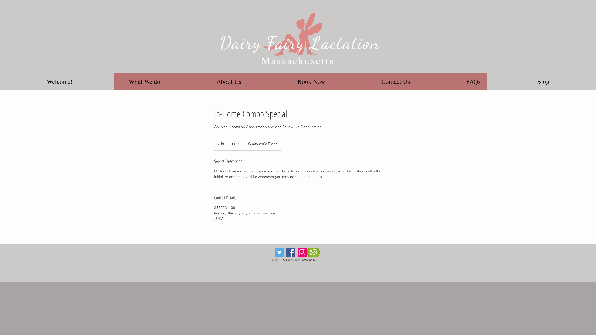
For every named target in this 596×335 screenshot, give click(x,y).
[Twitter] (279, 252)
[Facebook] (290, 252)
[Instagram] (302, 252)
